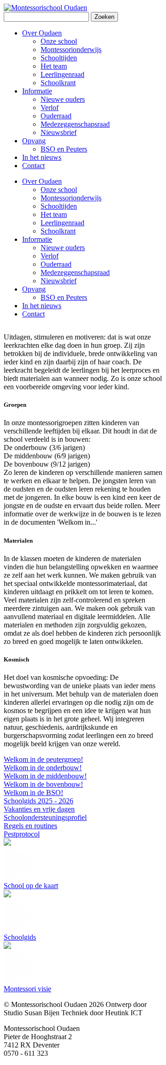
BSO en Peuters (64, 297)
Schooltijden (59, 206)
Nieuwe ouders (63, 248)
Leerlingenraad (62, 223)
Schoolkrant (58, 231)
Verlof (50, 256)
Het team (54, 214)
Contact (33, 314)
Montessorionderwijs (71, 198)
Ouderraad (56, 264)
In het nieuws (41, 306)
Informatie (37, 239)
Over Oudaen (42, 181)
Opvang (34, 289)
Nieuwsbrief (59, 281)
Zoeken (104, 16)
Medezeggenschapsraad (75, 272)
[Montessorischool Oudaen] (45, 8)
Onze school (59, 189)
